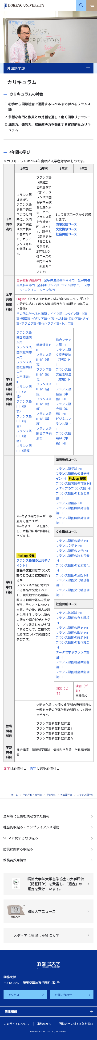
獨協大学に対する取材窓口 (76, 1024)
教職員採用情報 (14, 860)
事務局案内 (44, 1024)
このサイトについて (16, 1024)
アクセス (13, 995)
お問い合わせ (63, 995)
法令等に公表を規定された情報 (26, 816)
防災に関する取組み (18, 849)
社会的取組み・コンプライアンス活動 (31, 827)
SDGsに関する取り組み (20, 838)
